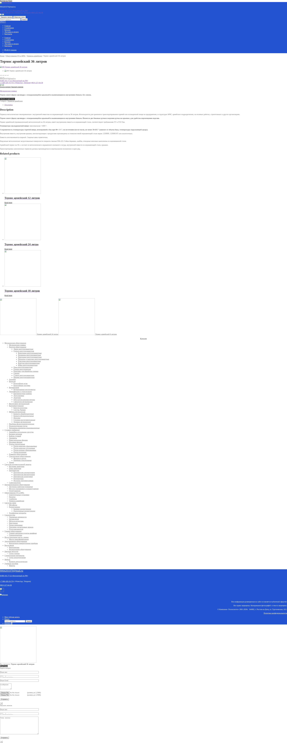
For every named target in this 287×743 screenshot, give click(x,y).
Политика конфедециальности (275, 613)
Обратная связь (19, 17)
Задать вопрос (5, 87)
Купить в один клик (7, 99)
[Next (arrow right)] (3, 77)
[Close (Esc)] (1, 75)
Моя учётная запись (12, 617)
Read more (8, 203)
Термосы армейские (34, 56)
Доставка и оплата (11, 32)
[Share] (3, 75)
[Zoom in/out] (8, 75)
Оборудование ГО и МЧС (15, 56)
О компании (9, 28)
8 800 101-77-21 (14, 11)
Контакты (8, 34)
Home (2, 56)
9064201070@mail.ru (11, 570)
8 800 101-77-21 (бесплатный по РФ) (14, 81)
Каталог (7, 30)
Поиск (6, 619)
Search (24, 19)
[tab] (145, 105)
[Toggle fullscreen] (5, 75)
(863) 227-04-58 (37, 13)
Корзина (8, 623)
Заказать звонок (6, 17)
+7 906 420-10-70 (15, 13)
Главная (7, 26)
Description (8, 105)
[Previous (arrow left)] (1, 77)
